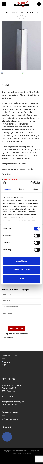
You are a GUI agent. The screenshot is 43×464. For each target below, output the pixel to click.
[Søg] (39, 4)
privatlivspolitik (8, 337)
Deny (21, 279)
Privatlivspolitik (24, 453)
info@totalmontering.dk (13, 402)
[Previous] (5, 46)
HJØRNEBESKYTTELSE (28, 12)
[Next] (38, 46)
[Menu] (4, 4)
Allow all (21, 261)
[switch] (37, 235)
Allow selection (21, 270)
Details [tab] (21, 189)
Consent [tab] (7, 189)
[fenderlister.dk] (21, 4)
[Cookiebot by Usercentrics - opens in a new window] (30, 182)
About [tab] (35, 189)
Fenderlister (9, 12)
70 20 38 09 (7, 396)
